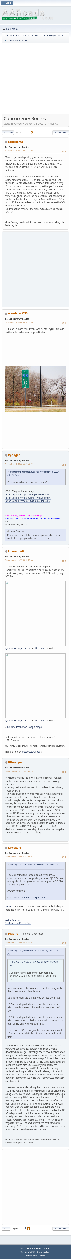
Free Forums (40, 1255)
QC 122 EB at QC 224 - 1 (17, 648)
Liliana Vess (40, 648)
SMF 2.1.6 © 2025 (28, 1252)
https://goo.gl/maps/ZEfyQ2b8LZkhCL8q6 (27, 500)
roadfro (13, 934)
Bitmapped (15, 762)
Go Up (6, 1228)
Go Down (8, 132)
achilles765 (15, 142)
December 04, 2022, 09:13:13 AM (19, 560)
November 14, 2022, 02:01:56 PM (19, 464)
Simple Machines (44, 1252)
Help (22, 1248)
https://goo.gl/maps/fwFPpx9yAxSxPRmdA (28, 497)
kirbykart (14, 847)
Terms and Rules (33, 1248)
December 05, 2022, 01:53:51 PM (19, 856)
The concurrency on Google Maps (24, 727)
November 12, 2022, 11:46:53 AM (19, 150)
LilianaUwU (16, 551)
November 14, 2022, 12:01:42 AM (19, 322)
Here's (9, 906)
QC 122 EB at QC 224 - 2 (17, 720)
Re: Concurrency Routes (17, 147)
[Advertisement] (35, 79)
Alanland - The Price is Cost (18, 923)
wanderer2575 (18, 313)
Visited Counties (12, 920)
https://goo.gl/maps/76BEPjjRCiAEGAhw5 (27, 494)
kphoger (14, 455)
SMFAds (29, 1255)
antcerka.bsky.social (31, 751)
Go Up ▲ (47, 1248)
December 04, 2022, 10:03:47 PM (19, 771)
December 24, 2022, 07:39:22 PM (19, 942)
